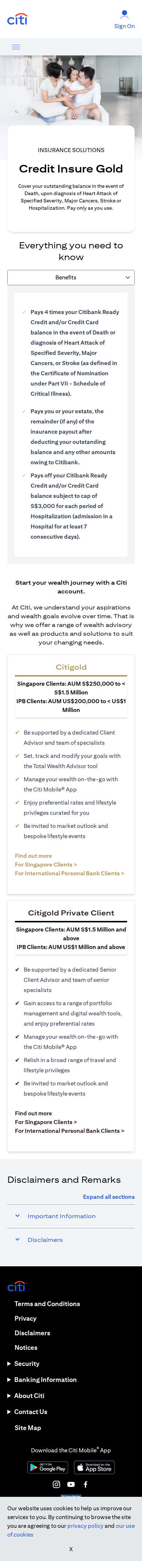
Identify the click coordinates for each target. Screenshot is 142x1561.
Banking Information (45, 1379)
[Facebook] (85, 1484)
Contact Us (30, 1411)
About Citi (29, 1395)
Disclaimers (32, 1333)
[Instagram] (56, 1484)
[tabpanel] (71, 424)
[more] (16, 46)
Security (26, 1363)
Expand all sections (109, 1196)
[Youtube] (71, 1484)
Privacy (25, 1318)
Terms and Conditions (47, 1304)
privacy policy (85, 1525)
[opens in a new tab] (17, 19)
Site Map (28, 1428)
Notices (26, 1347)
